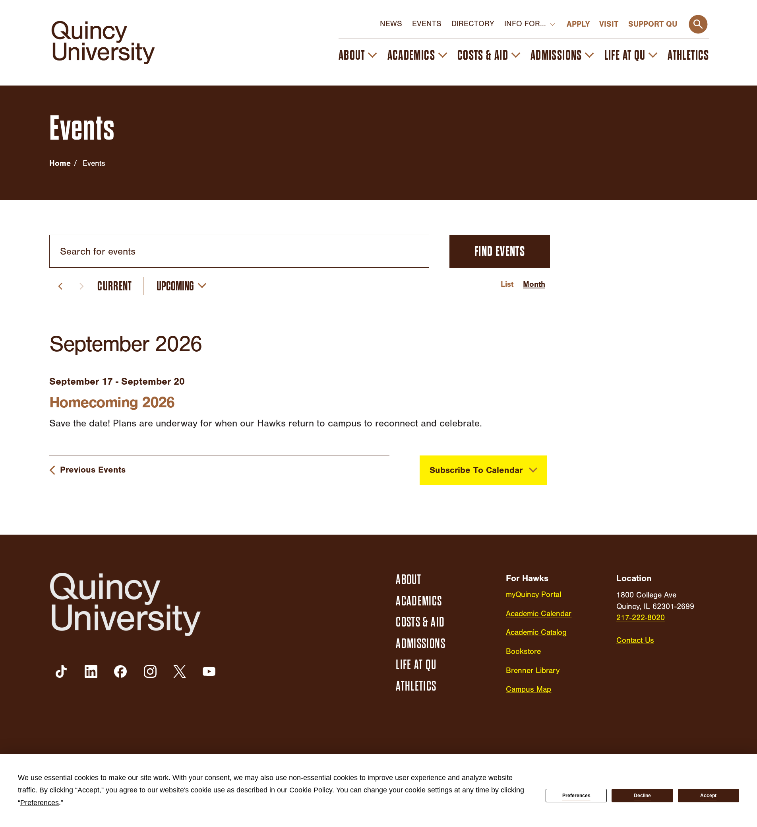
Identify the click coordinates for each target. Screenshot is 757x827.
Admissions (556, 55)
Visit (608, 24)
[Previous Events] (60, 286)
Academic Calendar (538, 613)
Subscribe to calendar (476, 470)
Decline (642, 795)
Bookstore (523, 651)
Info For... (525, 23)
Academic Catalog (536, 632)
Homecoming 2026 (111, 402)
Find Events (499, 251)
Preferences (576, 795)
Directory (472, 23)
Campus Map (528, 689)
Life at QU (625, 55)
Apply (578, 24)
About (352, 55)
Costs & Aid (482, 55)
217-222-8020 (640, 617)
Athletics (688, 55)
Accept (708, 795)
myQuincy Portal (533, 594)
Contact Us (635, 640)
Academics (411, 55)
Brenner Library (533, 670)
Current (114, 286)
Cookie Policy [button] (310, 790)
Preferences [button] (39, 803)
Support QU (652, 24)
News (391, 23)
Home (60, 163)
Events (426, 23)
